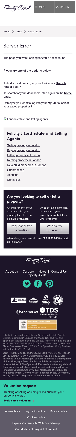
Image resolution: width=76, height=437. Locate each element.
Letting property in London (23, 155)
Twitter (26, 284)
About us (12, 174)
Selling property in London (23, 145)
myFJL (52, 102)
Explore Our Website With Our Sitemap (36, 423)
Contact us (14, 179)
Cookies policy (36, 417)
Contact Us (59, 271)
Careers (28, 271)
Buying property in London (23, 150)
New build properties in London (26, 165)
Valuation (62, 7)
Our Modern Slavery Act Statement (36, 429)
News (42, 271)
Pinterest (49, 284)
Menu (42, 7)
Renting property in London (24, 160)
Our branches (15, 169)
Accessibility (12, 411)
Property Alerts (36, 275)
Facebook (38, 284)
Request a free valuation (22, 228)
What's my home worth (54, 228)
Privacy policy (58, 411)
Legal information (35, 411)
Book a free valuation (17, 400)
